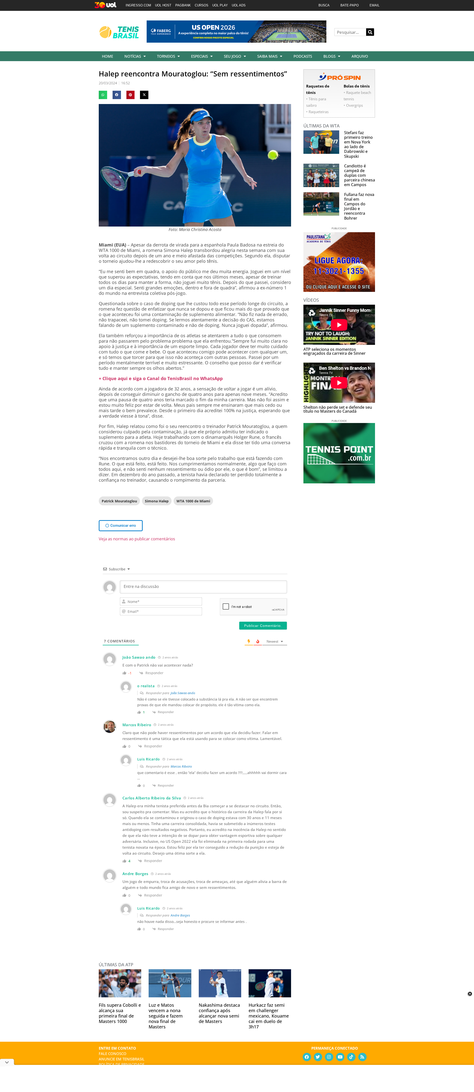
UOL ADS (239, 5)
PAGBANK (183, 5)
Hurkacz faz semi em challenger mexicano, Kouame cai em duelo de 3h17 (269, 1016)
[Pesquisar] (370, 32)
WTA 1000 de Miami (193, 501)
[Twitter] (318, 1057)
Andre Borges (180, 915)
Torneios (166, 56)
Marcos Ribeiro (181, 766)
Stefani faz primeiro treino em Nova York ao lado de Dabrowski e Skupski (358, 144)
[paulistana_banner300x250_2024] (339, 290)
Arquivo (360, 56)
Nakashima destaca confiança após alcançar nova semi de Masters (219, 1013)
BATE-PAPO (349, 5)
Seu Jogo (232, 56)
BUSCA (324, 5)
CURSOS (201, 5)
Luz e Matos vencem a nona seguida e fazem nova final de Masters (166, 1016)
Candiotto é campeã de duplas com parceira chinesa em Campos (359, 175)
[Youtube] (340, 1057)
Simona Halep (157, 501)
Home (107, 56)
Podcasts (303, 56)
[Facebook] (307, 1057)
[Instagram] (329, 1057)
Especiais (199, 56)
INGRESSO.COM (138, 5)
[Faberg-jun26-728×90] (236, 41)
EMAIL (374, 5)
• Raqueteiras (317, 111)
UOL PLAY (220, 5)
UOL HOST (163, 5)
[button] (103, 95)
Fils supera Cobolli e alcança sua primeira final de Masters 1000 (120, 1013)
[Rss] (362, 1057)
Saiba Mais (267, 56)
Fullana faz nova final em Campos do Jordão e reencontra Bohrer (359, 206)
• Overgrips (353, 105)
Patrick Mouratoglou (119, 501)
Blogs (329, 56)
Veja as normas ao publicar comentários (137, 539)
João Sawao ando (183, 693)
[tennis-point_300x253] (339, 482)
